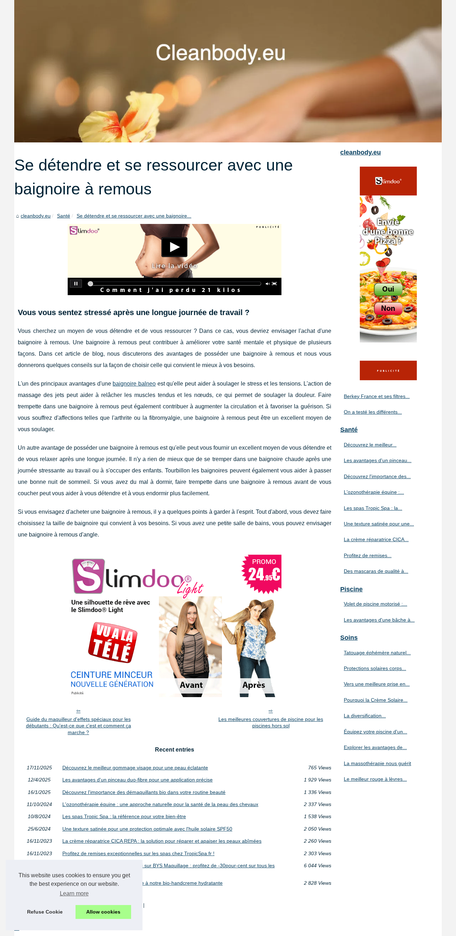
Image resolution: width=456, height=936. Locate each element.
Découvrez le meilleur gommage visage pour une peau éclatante (135, 767)
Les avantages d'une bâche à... (379, 620)
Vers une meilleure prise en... (377, 684)
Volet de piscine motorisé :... (375, 604)
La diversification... (365, 715)
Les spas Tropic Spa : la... (373, 508)
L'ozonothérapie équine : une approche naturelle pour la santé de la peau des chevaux (160, 804)
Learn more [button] (74, 893)
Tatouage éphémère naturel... (377, 652)
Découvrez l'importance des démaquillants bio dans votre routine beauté (144, 792)
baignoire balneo (134, 384)
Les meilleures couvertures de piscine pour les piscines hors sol (270, 722)
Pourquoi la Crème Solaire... (376, 700)
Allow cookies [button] (103, 912)
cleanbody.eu (36, 216)
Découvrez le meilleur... (370, 445)
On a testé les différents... (373, 412)
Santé (63, 216)
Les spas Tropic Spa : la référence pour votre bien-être (124, 816)
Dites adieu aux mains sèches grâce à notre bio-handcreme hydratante (142, 882)
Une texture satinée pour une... (379, 524)
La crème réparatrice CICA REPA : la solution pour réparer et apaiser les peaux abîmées (161, 840)
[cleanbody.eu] (228, 71)
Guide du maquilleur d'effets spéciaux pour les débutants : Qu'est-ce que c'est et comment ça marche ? (78, 725)
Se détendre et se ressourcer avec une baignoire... (134, 216)
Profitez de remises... (368, 555)
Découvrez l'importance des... (377, 476)
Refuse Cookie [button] (45, 912)
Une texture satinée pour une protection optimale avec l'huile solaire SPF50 (147, 828)
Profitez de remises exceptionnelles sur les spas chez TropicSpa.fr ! (138, 853)
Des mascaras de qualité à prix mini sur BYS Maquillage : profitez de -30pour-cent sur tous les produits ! (168, 868)
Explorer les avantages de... (375, 747)
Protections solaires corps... (375, 668)
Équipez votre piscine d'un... (375, 731)
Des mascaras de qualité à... (376, 571)
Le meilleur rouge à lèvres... (375, 779)
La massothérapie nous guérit (377, 763)
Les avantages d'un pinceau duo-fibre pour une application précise (137, 779)
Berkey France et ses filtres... (377, 396)
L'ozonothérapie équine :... (374, 492)
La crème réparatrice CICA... (376, 539)
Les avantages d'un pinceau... (377, 460)
